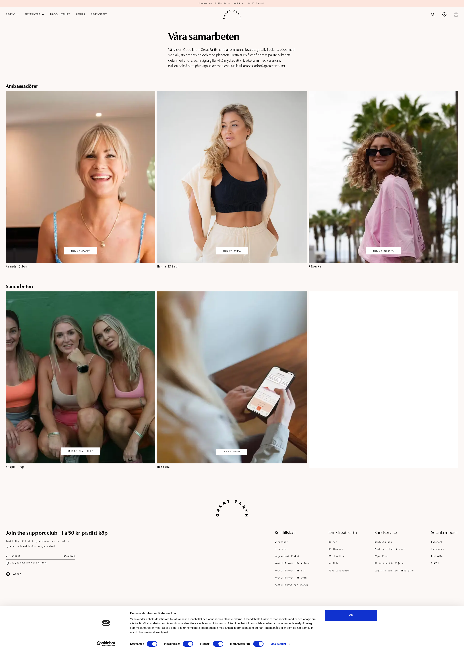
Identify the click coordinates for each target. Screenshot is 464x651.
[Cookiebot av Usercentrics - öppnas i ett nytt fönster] (106, 644)
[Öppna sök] (432, 14)
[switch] (188, 644)
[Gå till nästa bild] (449, 180)
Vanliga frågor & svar (389, 549)
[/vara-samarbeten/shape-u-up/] (80, 377)
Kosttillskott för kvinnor (293, 563)
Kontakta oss (383, 542)
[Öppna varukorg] (456, 14)
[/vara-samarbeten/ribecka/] (383, 177)
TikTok (435, 563)
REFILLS (80, 14)
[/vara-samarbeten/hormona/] (232, 377)
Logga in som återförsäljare (394, 571)
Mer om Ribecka (383, 251)
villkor (42, 563)
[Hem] (232, 14)
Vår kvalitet (337, 556)
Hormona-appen (232, 452)
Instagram (437, 549)
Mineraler (281, 549)
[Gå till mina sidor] (444, 14)
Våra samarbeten (339, 571)
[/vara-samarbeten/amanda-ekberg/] (80, 177)
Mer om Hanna (232, 251)
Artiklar (334, 563)
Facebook (437, 542)
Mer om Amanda (80, 251)
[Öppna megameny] (17, 14)
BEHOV (10, 14)
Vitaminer (281, 542)
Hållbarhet (335, 549)
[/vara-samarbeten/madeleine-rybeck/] (383, 379)
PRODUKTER (32, 14)
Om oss (332, 542)
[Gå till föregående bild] (14, 180)
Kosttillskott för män (290, 571)
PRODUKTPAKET (60, 14)
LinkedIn (437, 556)
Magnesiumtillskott (288, 556)
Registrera (69, 556)
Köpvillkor (381, 556)
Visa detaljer (278, 643)
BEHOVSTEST (99, 14)
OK (351, 615)
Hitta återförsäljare (388, 563)
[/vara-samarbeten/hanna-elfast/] (232, 177)
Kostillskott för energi (291, 585)
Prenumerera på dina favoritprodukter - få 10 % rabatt (232, 4)
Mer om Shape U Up (80, 451)
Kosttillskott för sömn (291, 578)
